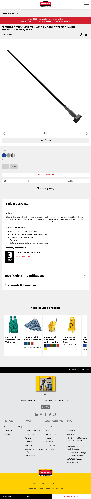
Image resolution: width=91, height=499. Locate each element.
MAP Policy (29, 446)
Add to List (69, 181)
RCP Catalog (45, 394)
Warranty (28, 438)
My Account (6, 496)
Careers (48, 438)
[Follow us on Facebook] (45, 414)
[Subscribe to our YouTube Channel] (41, 414)
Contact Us (29, 427)
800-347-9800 (83, 369)
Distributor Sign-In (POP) (13, 427)
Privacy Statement (73, 427)
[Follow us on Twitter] (50, 414)
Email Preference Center (33, 431)
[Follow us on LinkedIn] (37, 414)
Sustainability (50, 449)
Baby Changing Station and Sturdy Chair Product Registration (76, 440)
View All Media (45, 140)
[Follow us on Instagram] (54, 414)
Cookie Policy (71, 431)
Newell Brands (51, 442)
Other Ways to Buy (47, 189)
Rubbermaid (50, 446)
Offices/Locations (52, 434)
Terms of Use (71, 434)
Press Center (50, 431)
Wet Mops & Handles (10, 13)
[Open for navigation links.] (86, 4)
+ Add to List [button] (32, 496)
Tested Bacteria (72, 463)
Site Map (7, 434)
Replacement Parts (31, 434)
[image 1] (46, 133)
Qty (5, 181)
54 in (5, 167)
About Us (49, 427)
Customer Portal (9, 431)
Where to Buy (30, 455)
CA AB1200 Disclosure (74, 459)
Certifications (29, 442)
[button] (46, 175)
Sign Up (45, 407)
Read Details (21, 256)
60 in (14, 167)
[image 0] (44, 133)
